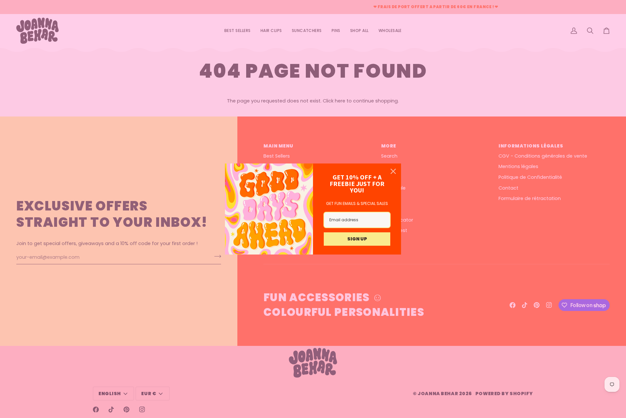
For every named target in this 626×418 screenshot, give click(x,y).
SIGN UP (357, 239)
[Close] (393, 171)
